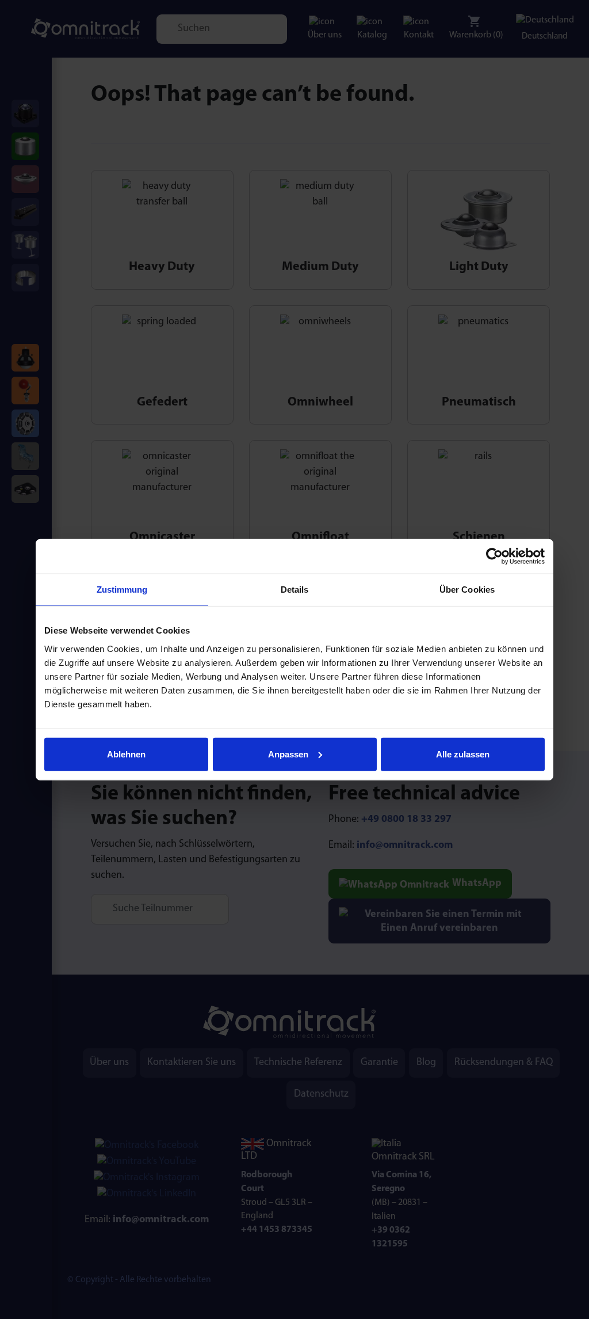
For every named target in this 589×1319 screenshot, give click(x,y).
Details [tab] (295, 589)
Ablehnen (126, 754)
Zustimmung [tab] (122, 589)
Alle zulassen (462, 754)
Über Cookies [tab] (467, 589)
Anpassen (288, 754)
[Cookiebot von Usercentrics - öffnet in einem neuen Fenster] (494, 556)
